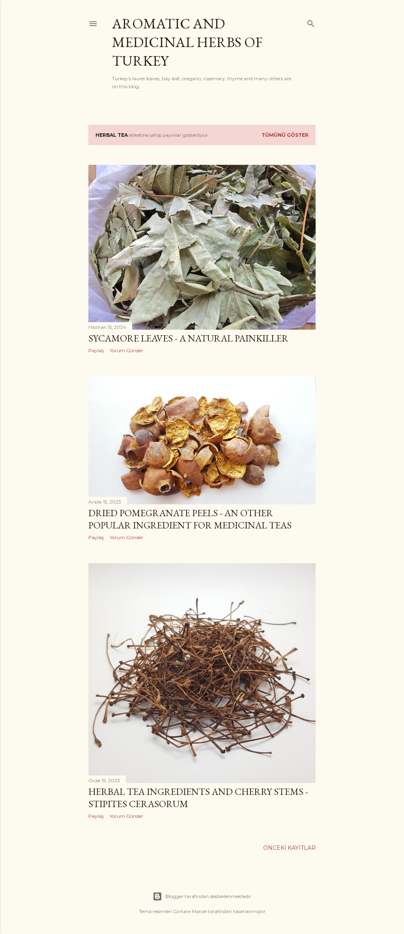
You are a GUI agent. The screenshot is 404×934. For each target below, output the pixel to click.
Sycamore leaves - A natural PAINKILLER (188, 338)
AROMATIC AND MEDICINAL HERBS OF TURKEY (187, 42)
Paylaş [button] (96, 350)
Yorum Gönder (126, 350)
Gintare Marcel (190, 911)
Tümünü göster (285, 135)
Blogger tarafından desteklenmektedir (208, 896)
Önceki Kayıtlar (289, 847)
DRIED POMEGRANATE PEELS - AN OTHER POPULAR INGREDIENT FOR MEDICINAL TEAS (190, 519)
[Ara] (311, 22)
